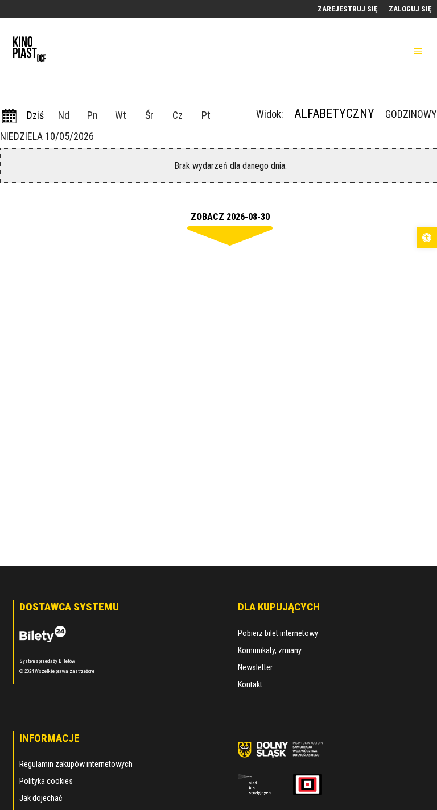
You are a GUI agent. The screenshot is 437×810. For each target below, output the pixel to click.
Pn (92, 115)
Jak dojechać (40, 798)
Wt (120, 115)
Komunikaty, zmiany (270, 650)
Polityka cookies (46, 781)
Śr (149, 115)
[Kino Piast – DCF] (28, 51)
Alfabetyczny (334, 113)
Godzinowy (411, 114)
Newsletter (255, 667)
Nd (63, 115)
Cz (177, 115)
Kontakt (250, 684)
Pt (206, 115)
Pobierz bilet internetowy (278, 633)
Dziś (35, 115)
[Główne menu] (418, 51)
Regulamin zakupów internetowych (76, 764)
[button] (427, 237)
